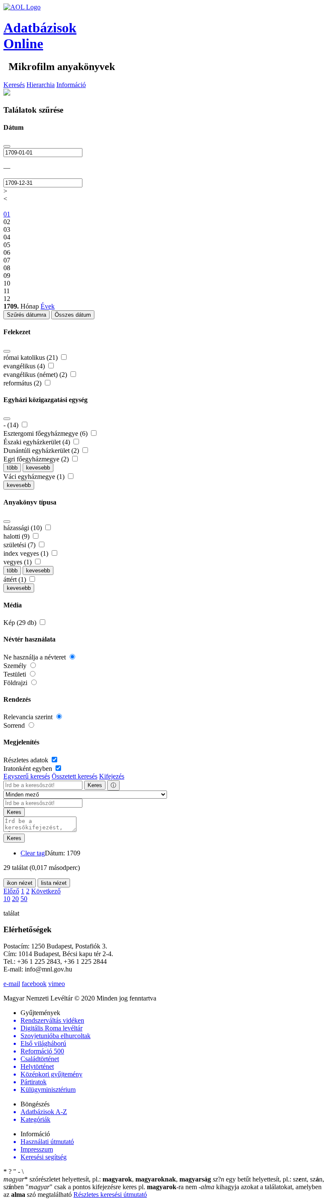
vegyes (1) (18, 562)
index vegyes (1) (26, 553)
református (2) (23, 383)
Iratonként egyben (28, 768)
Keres (95, 785)
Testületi (15, 674)
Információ (71, 84)
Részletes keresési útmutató (110, 1194)
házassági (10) (23, 527)
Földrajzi (16, 682)
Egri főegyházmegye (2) (36, 459)
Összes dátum (73, 315)
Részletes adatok (26, 760)
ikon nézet (19, 883)
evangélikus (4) (25, 366)
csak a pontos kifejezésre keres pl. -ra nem (112, 1186)
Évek (48, 306)
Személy (15, 665)
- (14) (11, 425)
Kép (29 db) (20, 622)
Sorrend (14, 725)
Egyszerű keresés (26, 776)
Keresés (14, 84)
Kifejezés (111, 776)
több (12, 467)
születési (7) (20, 544)
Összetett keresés (74, 776)
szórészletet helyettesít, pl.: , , (107, 1179)
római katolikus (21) (31, 357)
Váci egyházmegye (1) (34, 476)
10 (6, 898)
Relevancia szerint (28, 717)
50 (23, 898)
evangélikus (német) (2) (36, 374)
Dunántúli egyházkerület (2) (42, 450)
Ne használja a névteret (35, 657)
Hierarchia (40, 84)
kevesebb (38, 467)
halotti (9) (17, 536)
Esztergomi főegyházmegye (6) (46, 433)
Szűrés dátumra (26, 315)
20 (15, 898)
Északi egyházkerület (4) (37, 442)
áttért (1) (15, 579)
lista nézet (54, 883)
